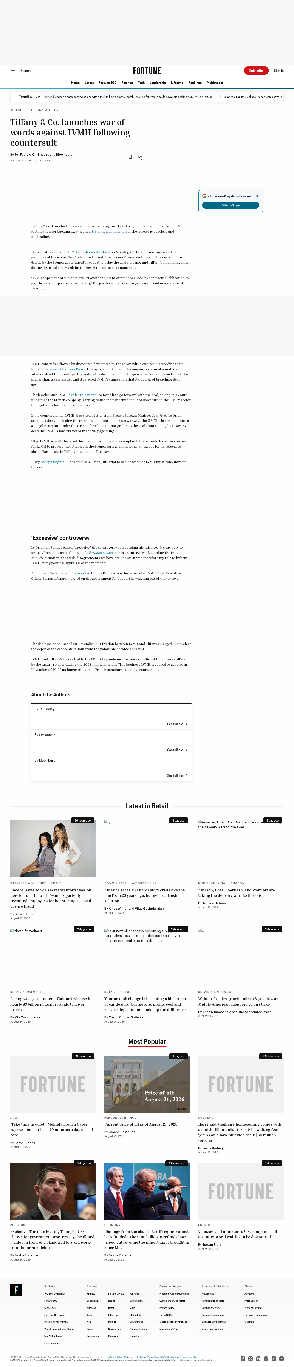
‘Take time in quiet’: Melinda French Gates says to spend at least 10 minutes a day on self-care (52, 1129)
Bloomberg (64, 154)
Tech (141, 82)
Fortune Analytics (211, 1307)
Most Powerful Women (56, 1321)
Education (135, 1335)
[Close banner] (257, 196)
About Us (249, 1293)
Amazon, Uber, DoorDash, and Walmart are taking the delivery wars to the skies (236, 893)
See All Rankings (53, 1335)
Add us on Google (231, 205)
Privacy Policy (166, 1307)
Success (206, 1118)
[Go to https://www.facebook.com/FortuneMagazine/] (243, 1358)
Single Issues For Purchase (173, 1321)
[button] (75, 82)
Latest (89, 82)
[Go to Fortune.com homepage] (147, 70)
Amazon (238, 883)
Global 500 (50, 1307)
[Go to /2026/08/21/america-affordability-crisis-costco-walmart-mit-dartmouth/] (147, 848)
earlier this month (83, 395)
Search (26, 70)
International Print (168, 1328)
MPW (14, 1118)
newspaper (111, 552)
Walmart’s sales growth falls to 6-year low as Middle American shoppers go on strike (238, 1001)
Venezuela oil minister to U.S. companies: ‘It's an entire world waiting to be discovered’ (239, 1234)
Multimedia (215, 82)
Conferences (136, 1321)
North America (211, 883)
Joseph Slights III (54, 462)
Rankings (195, 82)
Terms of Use (100, 1357)
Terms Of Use (166, 1314)
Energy (204, 1225)
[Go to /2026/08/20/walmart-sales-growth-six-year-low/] (241, 957)
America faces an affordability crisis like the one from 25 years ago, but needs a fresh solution (144, 895)
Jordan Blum (212, 1244)
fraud (56, 883)
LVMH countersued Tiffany (89, 252)
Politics (17, 1225)
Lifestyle (177, 82)
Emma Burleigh (214, 1148)
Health (111, 1300)
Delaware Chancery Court (65, 369)
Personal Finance (120, 1118)
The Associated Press (254, 1012)
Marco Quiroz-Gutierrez (127, 1017)
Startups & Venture (28, 883)
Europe (90, 1328)
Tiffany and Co (44, 110)
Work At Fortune (253, 1307)
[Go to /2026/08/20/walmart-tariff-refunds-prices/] (53, 957)
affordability (144, 883)
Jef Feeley (22, 154)
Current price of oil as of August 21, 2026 (140, 1124)
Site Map (249, 1321)
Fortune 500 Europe (54, 1314)
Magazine (113, 1335)
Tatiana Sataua (214, 903)
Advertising (208, 1293)
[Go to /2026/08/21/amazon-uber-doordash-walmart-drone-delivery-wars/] (241, 848)
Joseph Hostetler (122, 1132)
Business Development (214, 1321)
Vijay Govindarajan (149, 908)
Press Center (251, 1300)
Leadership (158, 82)
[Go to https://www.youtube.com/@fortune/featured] (281, 1358)
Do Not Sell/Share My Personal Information (179, 1357)
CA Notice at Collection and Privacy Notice (142, 1357)
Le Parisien (93, 552)
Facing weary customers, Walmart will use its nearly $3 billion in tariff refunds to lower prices (51, 1004)
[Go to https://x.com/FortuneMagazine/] (250, 1358)
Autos (126, 992)
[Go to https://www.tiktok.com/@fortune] (274, 1358)
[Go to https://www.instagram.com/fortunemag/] (266, 1358)
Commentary (115, 883)
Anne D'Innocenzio (217, 1012)
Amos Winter (118, 908)
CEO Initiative (137, 1314)
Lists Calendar (51, 1342)
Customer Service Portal (172, 1300)
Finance (127, 82)
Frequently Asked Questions (174, 1293)
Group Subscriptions (212, 1328)
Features (134, 1293)
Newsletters (114, 1328)
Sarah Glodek (25, 914)
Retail (17, 110)
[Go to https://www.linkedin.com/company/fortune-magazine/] (258, 1358)
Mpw (132, 1307)
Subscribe (256, 70)
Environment (93, 1335)
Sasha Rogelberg (27, 1255)
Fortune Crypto (116, 1293)
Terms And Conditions (255, 1314)
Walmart (34, 992)
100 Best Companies (54, 1293)
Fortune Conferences (213, 1314)
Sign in (279, 70)
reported (83, 573)
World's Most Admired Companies (61, 1328)
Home (75, 82)
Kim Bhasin (40, 154)
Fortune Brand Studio (213, 1300)
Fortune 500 (107, 82)
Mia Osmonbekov (28, 1017)
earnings (222, 992)
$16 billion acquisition (109, 231)
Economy (112, 1225)
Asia (89, 1321)
